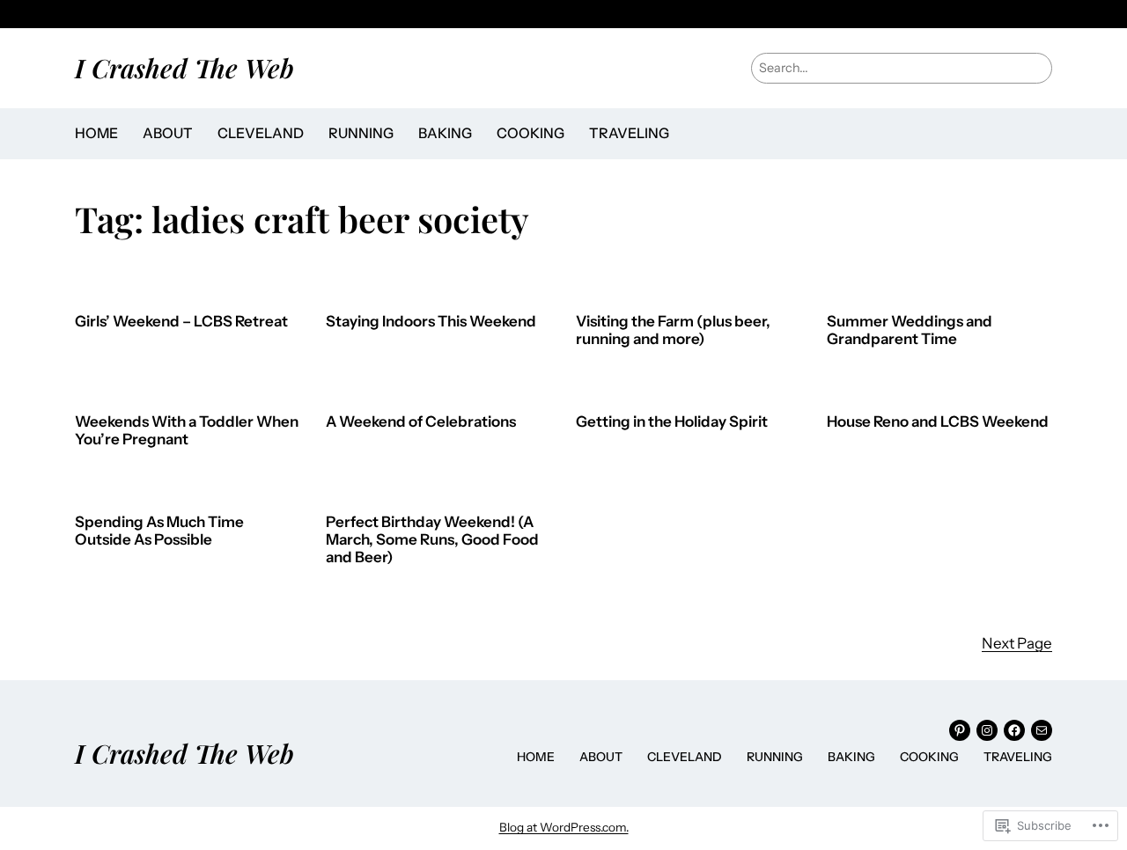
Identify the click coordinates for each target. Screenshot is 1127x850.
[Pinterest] (959, 730)
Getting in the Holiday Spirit (672, 422)
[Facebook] (1014, 730)
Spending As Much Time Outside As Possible (159, 531)
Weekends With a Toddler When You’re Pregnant (186, 431)
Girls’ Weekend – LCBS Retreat (181, 321)
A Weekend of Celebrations (421, 422)
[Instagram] (987, 730)
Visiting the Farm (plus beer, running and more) (673, 330)
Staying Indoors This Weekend (431, 321)
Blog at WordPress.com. (564, 827)
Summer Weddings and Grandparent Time (909, 330)
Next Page (1017, 643)
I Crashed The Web (184, 67)
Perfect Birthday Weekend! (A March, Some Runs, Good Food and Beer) (432, 539)
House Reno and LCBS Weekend (938, 422)
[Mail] (1041, 730)
